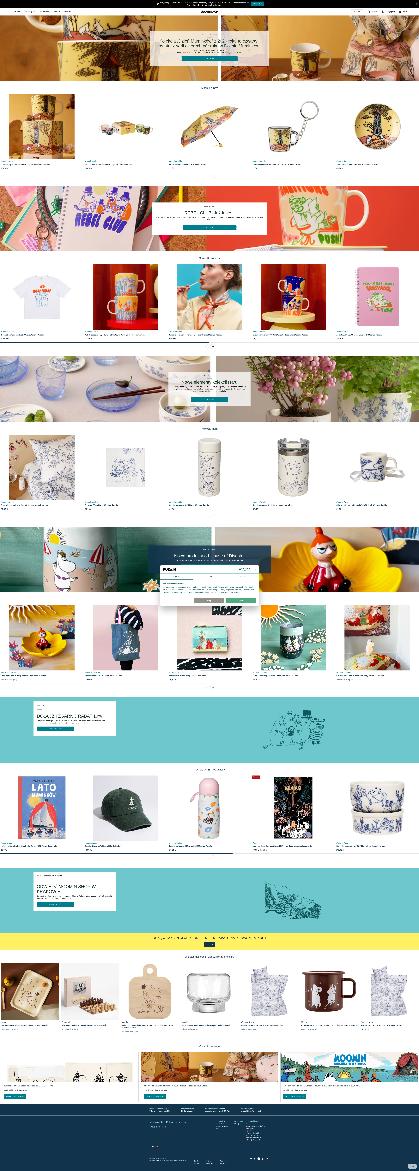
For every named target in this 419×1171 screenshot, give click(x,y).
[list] (209, 133)
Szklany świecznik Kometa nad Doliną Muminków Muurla (206, 1025)
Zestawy (56, 11)
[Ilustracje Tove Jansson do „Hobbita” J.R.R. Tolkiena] (69, 1067)
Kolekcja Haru (210, 428)
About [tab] (242, 576)
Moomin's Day (209, 87)
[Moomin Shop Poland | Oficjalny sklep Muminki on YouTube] (266, 1159)
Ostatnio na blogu (209, 1046)
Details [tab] (209, 576)
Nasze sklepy (250, 1128)
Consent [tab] (176, 576)
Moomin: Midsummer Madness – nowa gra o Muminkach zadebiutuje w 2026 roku (321, 1086)
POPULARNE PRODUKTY (209, 769)
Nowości (17, 11)
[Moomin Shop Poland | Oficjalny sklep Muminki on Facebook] (255, 1159)
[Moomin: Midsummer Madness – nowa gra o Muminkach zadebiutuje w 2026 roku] (349, 1067)
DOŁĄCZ (209, 944)
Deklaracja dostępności (253, 1140)
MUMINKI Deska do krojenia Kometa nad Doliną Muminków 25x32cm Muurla (147, 1026)
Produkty (28, 11)
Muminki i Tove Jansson (224, 1124)
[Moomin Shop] (209, 11)
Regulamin (249, 1131)
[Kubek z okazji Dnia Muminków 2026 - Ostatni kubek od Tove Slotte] (209, 1067)
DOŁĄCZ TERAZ (55, 729)
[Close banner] (255, 569)
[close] (417, 4)
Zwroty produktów (252, 1135)
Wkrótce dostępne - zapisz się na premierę (209, 956)
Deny (209, 601)
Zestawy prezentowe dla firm (255, 1126)
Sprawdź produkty (209, 258)
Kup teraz (209, 228)
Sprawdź (257, 4)
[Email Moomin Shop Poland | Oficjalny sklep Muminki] (251, 1159)
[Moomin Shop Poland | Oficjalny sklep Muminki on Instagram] (259, 1159)
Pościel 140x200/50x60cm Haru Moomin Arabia (262, 1025)
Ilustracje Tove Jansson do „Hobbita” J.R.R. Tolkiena (28, 1086)
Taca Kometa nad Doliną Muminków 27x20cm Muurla (25, 1025)
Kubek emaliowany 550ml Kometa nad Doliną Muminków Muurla (329, 1025)
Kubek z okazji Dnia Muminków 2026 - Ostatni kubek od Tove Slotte (175, 1086)
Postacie (67, 11)
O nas (247, 1124)
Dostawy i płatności (252, 1133)
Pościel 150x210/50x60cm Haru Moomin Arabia (381, 1025)
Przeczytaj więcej (15, 1097)
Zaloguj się (237, 1124)
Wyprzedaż (44, 11)
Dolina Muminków (222, 1126)
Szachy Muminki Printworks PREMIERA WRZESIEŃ (84, 1025)
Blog (217, 1128)
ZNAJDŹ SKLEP (55, 904)
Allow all (240, 601)
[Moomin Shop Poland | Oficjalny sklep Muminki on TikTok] (263, 1159)
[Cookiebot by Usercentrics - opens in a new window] (240, 569)
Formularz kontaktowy (253, 1138)
